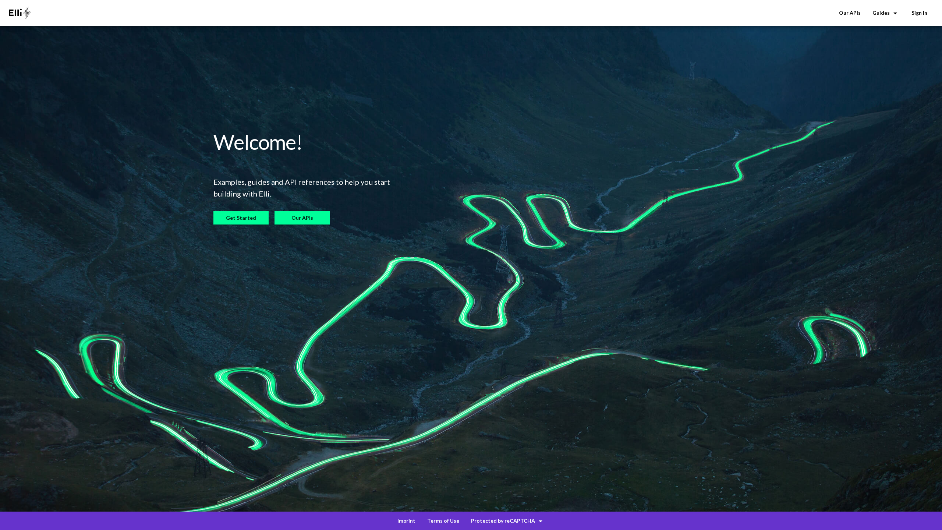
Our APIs (302, 218)
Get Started (241, 218)
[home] (20, 13)
